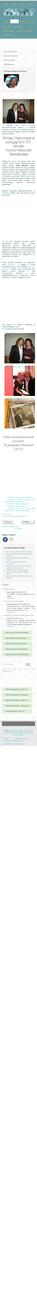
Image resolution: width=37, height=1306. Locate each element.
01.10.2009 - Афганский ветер (17, 506)
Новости (14, 21)
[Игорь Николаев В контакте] (11, 82)
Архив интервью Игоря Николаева (17, 654)
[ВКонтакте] (5, 539)
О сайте (6, 4)
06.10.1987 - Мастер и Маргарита (18, 504)
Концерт (23, 21)
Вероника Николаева (10, 56)
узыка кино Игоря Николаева (16, 643)
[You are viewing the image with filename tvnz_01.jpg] (19, 348)
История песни (8, 35)
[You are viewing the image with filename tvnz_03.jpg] (19, 413)
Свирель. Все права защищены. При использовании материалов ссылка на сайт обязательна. (18, 733)
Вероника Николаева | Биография (17, 706)
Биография (7, 27)
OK (28, 664)
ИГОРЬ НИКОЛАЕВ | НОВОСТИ (18, 516)
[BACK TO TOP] (18, 723)
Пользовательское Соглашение (12, 744)
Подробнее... (11, 598)
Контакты (22, 4)
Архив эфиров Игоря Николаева (16, 649)
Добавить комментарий (10, 526)
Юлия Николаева (9, 60)
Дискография (17, 27)
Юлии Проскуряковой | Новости (16, 689)
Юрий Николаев (8, 64)
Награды (19, 31)
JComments (18, 529)
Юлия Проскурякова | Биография (16, 695)
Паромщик (11, 265)
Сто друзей (28, 31)
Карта (31, 4)
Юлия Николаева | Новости (14, 711)
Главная (6, 21)
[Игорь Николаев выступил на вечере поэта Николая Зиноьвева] (18, 111)
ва (26, 638)
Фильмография (8, 31)
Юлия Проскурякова (10, 52)
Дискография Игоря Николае (15, 638)
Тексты (31, 21)
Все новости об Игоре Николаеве (16, 633)
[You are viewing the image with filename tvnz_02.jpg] (19, 381)
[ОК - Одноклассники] (11, 539)
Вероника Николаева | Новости (16, 700)
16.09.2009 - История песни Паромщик (20, 497)
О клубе (14, 4)
